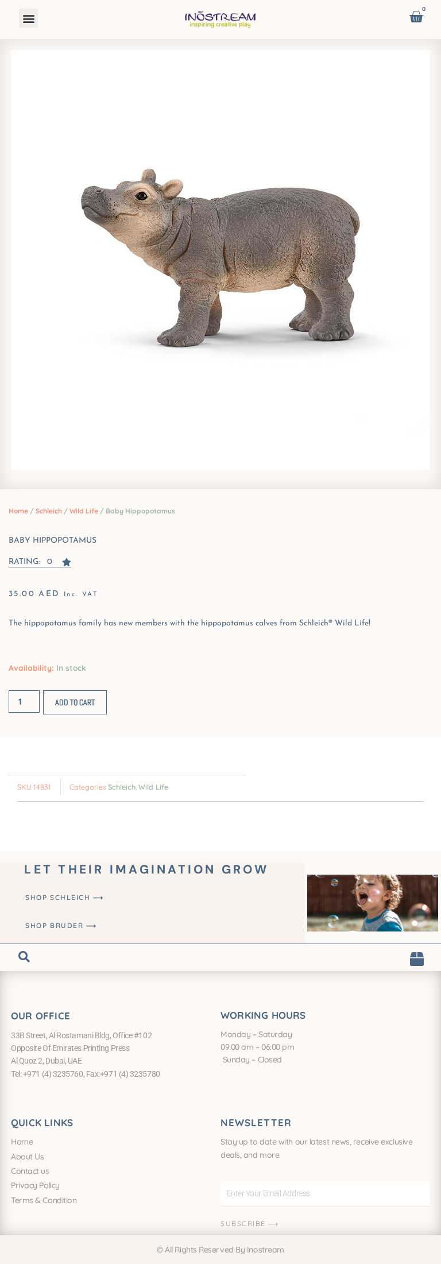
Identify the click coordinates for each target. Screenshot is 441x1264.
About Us (27, 1156)
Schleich (49, 511)
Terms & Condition (43, 1200)
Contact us (30, 1171)
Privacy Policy (35, 1185)
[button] (28, 18)
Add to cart (75, 702)
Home (18, 511)
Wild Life (83, 511)
